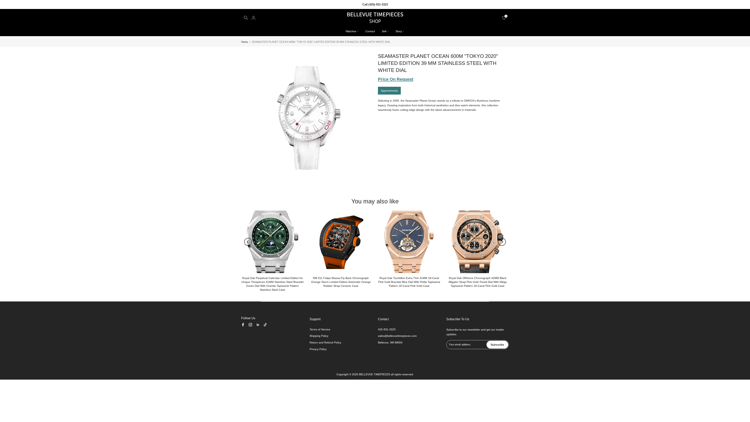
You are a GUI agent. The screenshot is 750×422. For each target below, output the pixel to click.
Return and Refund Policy (325, 342)
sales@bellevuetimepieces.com (397, 335)
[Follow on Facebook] (243, 324)
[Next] (502, 242)
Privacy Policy (318, 349)
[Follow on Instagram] (250, 324)
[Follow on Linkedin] (258, 324)
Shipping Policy (319, 335)
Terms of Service (320, 329)
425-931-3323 (387, 329)
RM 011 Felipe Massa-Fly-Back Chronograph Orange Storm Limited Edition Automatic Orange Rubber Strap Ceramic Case (341, 281)
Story (399, 31)
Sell (384, 31)
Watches (351, 31)
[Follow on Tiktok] (265, 324)
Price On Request (395, 79)
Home (244, 41)
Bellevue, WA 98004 (390, 342)
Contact (370, 31)
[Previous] (248, 242)
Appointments (389, 90)
